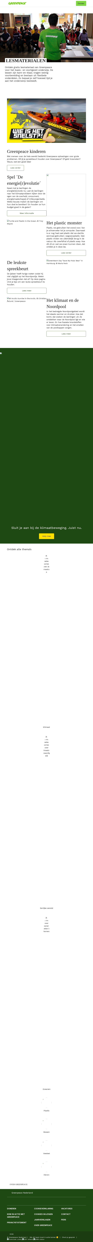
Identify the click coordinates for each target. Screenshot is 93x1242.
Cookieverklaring (43, 1208)
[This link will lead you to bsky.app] (40, 1202)
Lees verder (15, 168)
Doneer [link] (81, 3)
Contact (66, 1214)
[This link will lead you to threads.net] (35, 1202)
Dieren (46, 1175)
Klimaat (46, 727)
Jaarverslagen (42, 1220)
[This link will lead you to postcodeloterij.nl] (14, 1239)
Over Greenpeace (43, 1225)
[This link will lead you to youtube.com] (22, 1202)
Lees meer (26, 291)
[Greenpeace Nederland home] (17, 3)
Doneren (11, 1208)
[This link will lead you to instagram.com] (13, 1202)
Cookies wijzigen (43, 1214)
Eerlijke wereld (46, 908)
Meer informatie (27, 213)
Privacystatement (17, 1222)
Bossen (46, 1132)
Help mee (46, 536)
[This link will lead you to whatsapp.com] (26, 1202)
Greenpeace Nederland (22, 1193)
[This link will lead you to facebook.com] (8, 1202)
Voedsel (46, 1153)
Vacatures (66, 1208)
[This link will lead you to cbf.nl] (27, 1239)
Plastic (46, 1111)
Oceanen (46, 1089)
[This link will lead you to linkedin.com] (17, 1202)
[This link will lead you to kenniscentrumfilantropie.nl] (38, 1239)
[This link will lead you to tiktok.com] (31, 1202)
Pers (63, 1220)
